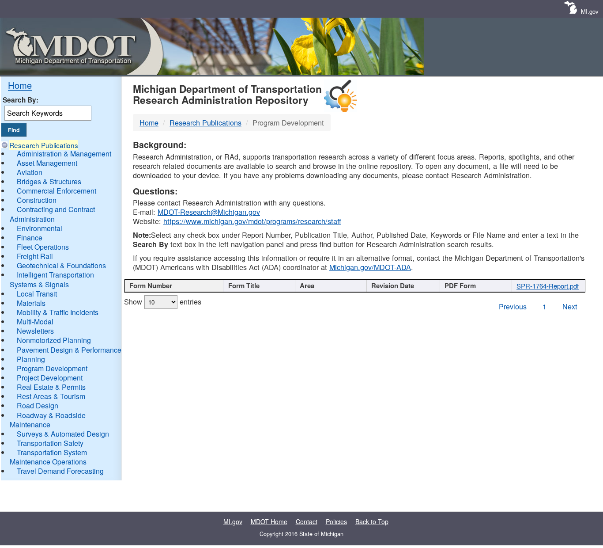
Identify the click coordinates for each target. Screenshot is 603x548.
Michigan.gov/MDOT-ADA (370, 267)
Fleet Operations (43, 247)
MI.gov (590, 11)
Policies (336, 521)
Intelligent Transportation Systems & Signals (52, 279)
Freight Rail (35, 256)
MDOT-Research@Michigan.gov (209, 211)
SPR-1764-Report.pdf (547, 285)
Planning (31, 359)
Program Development (52, 368)
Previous (513, 306)
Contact (306, 521)
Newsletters (35, 331)
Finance (29, 237)
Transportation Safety (50, 443)
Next (569, 306)
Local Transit (37, 294)
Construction (37, 200)
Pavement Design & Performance (69, 350)
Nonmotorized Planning (54, 340)
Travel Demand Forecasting (60, 471)
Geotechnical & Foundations (61, 265)
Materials (31, 303)
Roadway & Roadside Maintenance (48, 420)
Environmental (39, 228)
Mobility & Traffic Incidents (57, 312)
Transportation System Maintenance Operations (48, 457)
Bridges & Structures (49, 181)
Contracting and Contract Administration (52, 214)
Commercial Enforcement (56, 191)
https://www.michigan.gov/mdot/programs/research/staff (252, 221)
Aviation (29, 172)
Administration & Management (64, 153)
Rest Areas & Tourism (51, 396)
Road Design (37, 405)
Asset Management (47, 163)
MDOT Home (269, 521)
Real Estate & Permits (51, 387)
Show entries (162, 301)
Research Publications (43, 145)
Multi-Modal (35, 321)
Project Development (50, 378)
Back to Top (371, 521)
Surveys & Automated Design (63, 434)
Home (20, 85)
